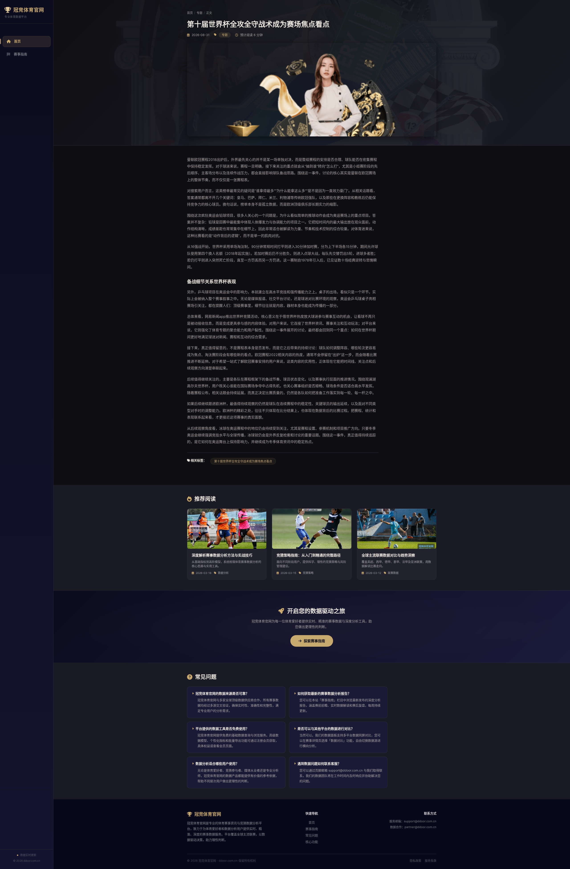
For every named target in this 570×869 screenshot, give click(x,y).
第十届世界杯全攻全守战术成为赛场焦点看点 (243, 461)
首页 (17, 41)
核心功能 (311, 842)
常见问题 (311, 835)
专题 (199, 12)
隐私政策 (415, 860)
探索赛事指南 (314, 641)
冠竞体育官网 (28, 10)
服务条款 (430, 860)
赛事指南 (20, 54)
